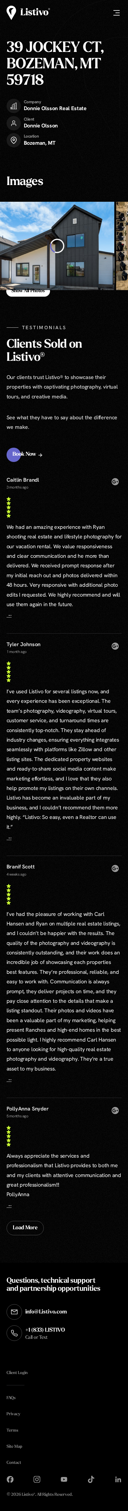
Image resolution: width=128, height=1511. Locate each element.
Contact (14, 1463)
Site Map (14, 1446)
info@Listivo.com (46, 1312)
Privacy (13, 1414)
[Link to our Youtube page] (64, 1479)
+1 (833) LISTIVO (45, 1334)
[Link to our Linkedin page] (118, 1479)
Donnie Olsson (41, 125)
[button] (28, 455)
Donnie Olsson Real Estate (55, 108)
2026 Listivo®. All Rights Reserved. (40, 1495)
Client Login (17, 1373)
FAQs (11, 1398)
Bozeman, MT (40, 142)
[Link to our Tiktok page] (91, 1479)
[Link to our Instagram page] (36, 1479)
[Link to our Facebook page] (10, 1479)
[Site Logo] (28, 13)
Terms (12, 1430)
